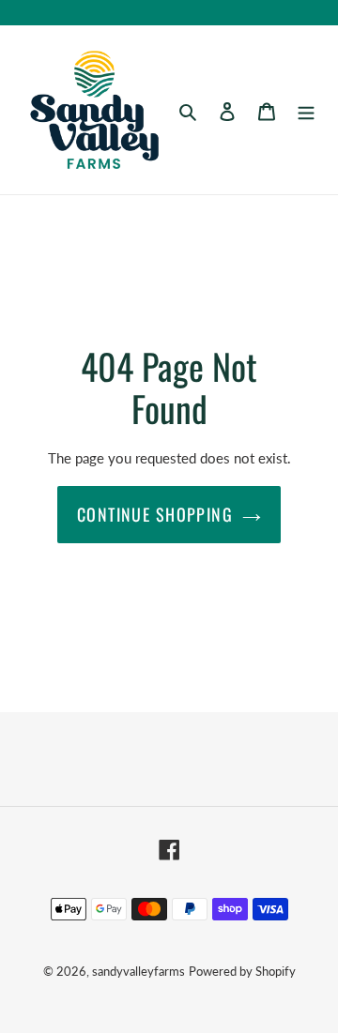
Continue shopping (155, 514)
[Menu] (306, 109)
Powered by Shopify (242, 971)
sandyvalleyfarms (138, 971)
